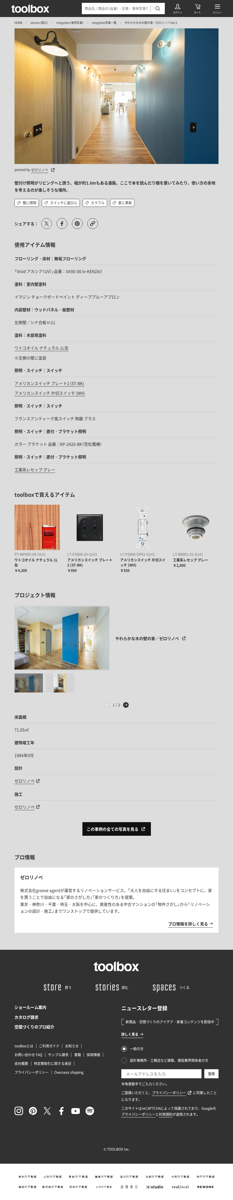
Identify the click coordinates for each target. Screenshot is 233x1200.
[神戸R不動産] (206, 1176)
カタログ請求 (26, 1017)
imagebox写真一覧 (104, 22)
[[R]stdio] (155, 1186)
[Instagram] (18, 1111)
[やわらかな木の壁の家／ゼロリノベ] (61, 638)
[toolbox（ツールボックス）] (30, 8)
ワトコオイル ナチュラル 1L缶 (41, 348)
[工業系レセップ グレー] (196, 527)
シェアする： (26, 223)
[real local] (180, 1186)
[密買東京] (129, 1186)
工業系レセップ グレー (34, 469)
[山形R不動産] (53, 1176)
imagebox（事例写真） (70, 22)
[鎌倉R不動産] (103, 1176)
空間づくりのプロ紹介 (34, 1027)
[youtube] (75, 1111)
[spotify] (90, 1111)
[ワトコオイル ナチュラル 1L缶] (37, 527)
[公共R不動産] (103, 1186)
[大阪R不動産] (180, 1176)
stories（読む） (39, 22)
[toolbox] (116, 966)
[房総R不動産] (78, 1176)
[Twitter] (47, 1111)
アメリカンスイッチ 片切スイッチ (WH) (49, 393)
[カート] (197, 8)
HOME (18, 22)
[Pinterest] (33, 1111)
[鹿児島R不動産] (53, 1186)
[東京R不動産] (27, 1176)
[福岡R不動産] (27, 1186)
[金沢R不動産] (129, 1176)
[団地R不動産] (78, 1186)
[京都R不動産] (155, 1176)
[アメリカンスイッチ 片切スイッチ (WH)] (143, 527)
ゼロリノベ (39, 169)
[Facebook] (61, 1111)
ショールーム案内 (30, 1007)
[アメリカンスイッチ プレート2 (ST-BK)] (90, 527)
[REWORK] (206, 1186)
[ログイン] (177, 8)
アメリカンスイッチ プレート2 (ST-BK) (49, 383)
